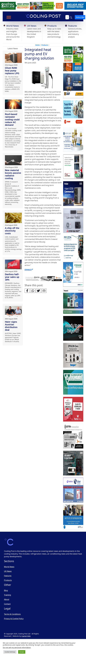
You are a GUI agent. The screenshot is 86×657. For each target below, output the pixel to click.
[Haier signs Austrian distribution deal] (13, 311)
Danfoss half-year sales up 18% (12, 277)
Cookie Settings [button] (10, 652)
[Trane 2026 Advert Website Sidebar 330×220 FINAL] (73, 113)
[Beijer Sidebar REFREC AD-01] (73, 59)
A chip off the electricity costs (12, 231)
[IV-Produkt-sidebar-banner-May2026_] (73, 166)
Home (37, 45)
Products (52, 25)
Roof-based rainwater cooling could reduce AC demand (12, 119)
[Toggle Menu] (8, 17)
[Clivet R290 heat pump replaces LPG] (13, 58)
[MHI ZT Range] (73, 220)
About (6, 599)
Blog (6, 590)
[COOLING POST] (73, 463)
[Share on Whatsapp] (32, 291)
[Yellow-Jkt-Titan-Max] (73, 86)
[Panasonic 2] (73, 301)
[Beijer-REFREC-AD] (43, 5)
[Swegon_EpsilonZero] (73, 355)
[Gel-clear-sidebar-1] (73, 436)
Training (7, 595)
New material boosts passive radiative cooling (13, 174)
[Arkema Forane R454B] (73, 274)
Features (72, 25)
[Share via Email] (44, 291)
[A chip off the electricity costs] (13, 218)
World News (12, 25)
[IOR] (73, 517)
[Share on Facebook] (27, 291)
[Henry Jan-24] (73, 139)
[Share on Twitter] (38, 291)
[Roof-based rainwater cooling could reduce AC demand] (13, 104)
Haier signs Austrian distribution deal (11, 326)
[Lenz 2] (73, 490)
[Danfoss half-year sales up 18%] (13, 264)
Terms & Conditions (12, 614)
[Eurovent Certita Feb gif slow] (73, 382)
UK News (31, 25)
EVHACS (28, 269)
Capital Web (26, 636)
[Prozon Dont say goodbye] (73, 247)
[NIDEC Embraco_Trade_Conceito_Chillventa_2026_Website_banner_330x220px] (73, 328)
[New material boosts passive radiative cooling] (13, 160)
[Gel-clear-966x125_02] (43, 278)
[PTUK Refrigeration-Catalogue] (73, 409)
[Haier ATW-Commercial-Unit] (73, 193)
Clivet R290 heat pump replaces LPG (12, 71)
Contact (7, 604)
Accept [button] (21, 652)
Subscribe (80, 17)
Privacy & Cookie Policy (14, 618)
